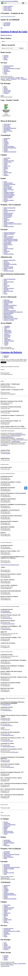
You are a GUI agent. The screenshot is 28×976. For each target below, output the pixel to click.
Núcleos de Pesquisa (8, 857)
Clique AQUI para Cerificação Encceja (10, 564)
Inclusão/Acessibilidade (9, 194)
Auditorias (6, 304)
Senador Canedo (19, 77)
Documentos (14, 79)
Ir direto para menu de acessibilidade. (9, 1)
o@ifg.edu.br (15, 752)
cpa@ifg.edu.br (20, 438)
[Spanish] (12, 16)
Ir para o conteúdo (8, 6)
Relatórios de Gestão (8, 317)
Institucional (6, 300)
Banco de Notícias (8, 130)
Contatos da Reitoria (11, 352)
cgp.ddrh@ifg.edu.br (7, 725)
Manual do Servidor (8, 291)
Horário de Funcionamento (10, 151)
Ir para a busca (7, 8)
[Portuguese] (2, 16)
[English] (4, 16)
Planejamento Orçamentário (10, 264)
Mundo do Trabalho (9, 340)
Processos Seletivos (8, 183)
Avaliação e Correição (9, 320)
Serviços (6, 198)
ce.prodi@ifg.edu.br (7, 710)
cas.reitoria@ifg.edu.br (7, 741)
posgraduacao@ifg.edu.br (8, 623)
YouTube (6, 959)
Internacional (7, 330)
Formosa (6, 163)
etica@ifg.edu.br (6, 453)
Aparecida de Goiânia (9, 160)
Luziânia (6, 171)
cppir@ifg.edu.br (16, 441)
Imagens (6, 343)
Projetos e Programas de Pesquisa (11, 854)
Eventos (5, 218)
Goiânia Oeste (7, 166)
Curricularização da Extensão (10, 239)
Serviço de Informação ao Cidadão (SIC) (13, 312)
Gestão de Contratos (8, 266)
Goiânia (5, 164)
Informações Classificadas (10, 310)
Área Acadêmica (7, 841)
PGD (5, 132)
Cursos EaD (6, 125)
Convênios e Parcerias (9, 872)
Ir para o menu (7, 7)
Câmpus (5, 141)
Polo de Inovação (8, 214)
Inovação (6, 334)
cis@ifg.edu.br (4, 445)
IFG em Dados (7, 126)
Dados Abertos (7, 314)
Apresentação (7, 138)
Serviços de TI (7, 332)
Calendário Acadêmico (9, 192)
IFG (19, 79)
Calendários (7, 326)
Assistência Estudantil (9, 234)
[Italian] (10, 16)
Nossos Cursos (7, 124)
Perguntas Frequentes (9, 200)
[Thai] (14, 16)
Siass (5, 292)
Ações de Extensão (8, 238)
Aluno (5, 86)
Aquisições (6, 265)
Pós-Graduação (7, 217)
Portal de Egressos (8, 244)
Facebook (6, 955)
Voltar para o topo (5, 877)
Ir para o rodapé (8, 10)
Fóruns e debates (7, 188)
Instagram (6, 957)
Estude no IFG (7, 91)
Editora (6, 338)
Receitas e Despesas (8, 268)
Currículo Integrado (8, 196)
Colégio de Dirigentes (9, 146)
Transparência (7, 71)
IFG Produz (7, 336)
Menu (2, 95)
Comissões (6, 143)
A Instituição (24, 79)
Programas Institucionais (9, 210)
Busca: (3, 48)
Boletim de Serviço (8, 316)
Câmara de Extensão (8, 248)
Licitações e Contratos (9, 308)
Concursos (6, 93)
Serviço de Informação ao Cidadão (12, 68)
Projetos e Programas (9, 189)
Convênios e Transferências (10, 305)
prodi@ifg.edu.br (6, 704)
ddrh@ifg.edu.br (6, 719)
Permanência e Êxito (8, 193)
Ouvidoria (6, 69)
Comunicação (7, 67)
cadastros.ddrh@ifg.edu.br (8, 746)
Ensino (7, 79)
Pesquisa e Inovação (8, 213)
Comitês (5, 145)
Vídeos (6, 344)
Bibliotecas (7, 327)
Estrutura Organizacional (9, 184)
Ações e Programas (8, 301)
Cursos (5, 181)
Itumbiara (6, 168)
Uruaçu (5, 174)
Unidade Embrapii (8, 215)
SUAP (5, 72)
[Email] (6, 357)
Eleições (6, 149)
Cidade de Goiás (7, 162)
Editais (5, 190)
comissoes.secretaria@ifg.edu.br (17, 434)
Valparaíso (6, 175)
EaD (5, 328)
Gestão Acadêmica (8, 197)
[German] (8, 16)
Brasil (5, 3)
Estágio (5, 870)
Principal (3, 79)
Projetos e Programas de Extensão (12, 867)
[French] (6, 16)
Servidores (6, 309)
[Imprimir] (6, 355)
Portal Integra (7, 335)
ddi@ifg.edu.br (6, 761)
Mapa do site (7, 25)
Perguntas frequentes (8, 65)
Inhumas (6, 167)
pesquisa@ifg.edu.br (7, 618)
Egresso (5, 87)
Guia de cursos (7, 90)
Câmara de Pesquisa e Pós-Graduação (12, 223)
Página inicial (11, 77)
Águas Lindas (7, 158)
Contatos (6, 150)
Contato (5, 73)
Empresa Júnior (7, 243)
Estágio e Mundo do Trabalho (11, 240)
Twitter (5, 958)
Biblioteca (6, 827)
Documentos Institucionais (10, 128)
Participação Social (8, 302)
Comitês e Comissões (9, 222)
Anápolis (6, 159)
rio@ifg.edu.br (10, 767)
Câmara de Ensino (8, 187)
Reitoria (5, 139)
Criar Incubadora (8, 242)
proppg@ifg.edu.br (6, 612)
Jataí (5, 170)
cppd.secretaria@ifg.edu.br (7, 437)
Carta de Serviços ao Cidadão (11, 318)
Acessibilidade (7, 22)
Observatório (7, 339)
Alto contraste (7, 24)
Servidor (6, 89)
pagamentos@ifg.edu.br (8, 735)
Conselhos (6, 142)
